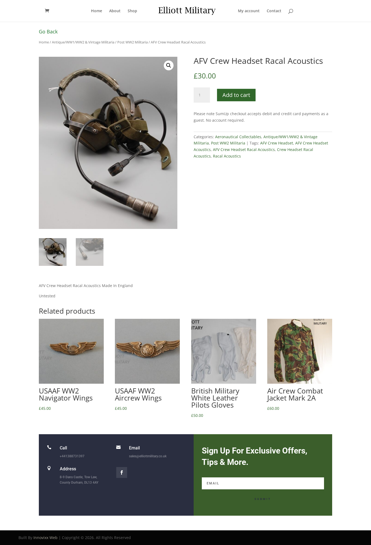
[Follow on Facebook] (121, 472)
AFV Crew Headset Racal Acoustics (244, 149)
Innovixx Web (45, 537)
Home (96, 11)
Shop (132, 11)
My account (249, 11)
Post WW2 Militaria (132, 42)
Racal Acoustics (227, 156)
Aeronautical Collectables (238, 136)
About (115, 11)
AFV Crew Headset (276, 143)
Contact (274, 11)
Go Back (48, 31)
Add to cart (236, 95)
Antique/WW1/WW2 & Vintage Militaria (83, 42)
